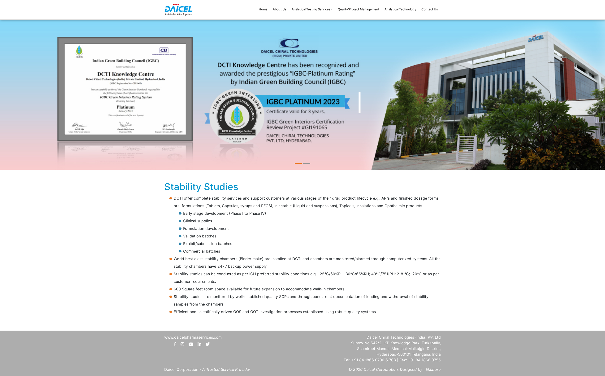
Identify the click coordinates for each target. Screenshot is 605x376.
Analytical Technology (400, 9)
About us (279, 9)
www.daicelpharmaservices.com (193, 337)
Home (263, 9)
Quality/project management (358, 9)
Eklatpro (433, 369)
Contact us (429, 9)
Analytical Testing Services (311, 9)
